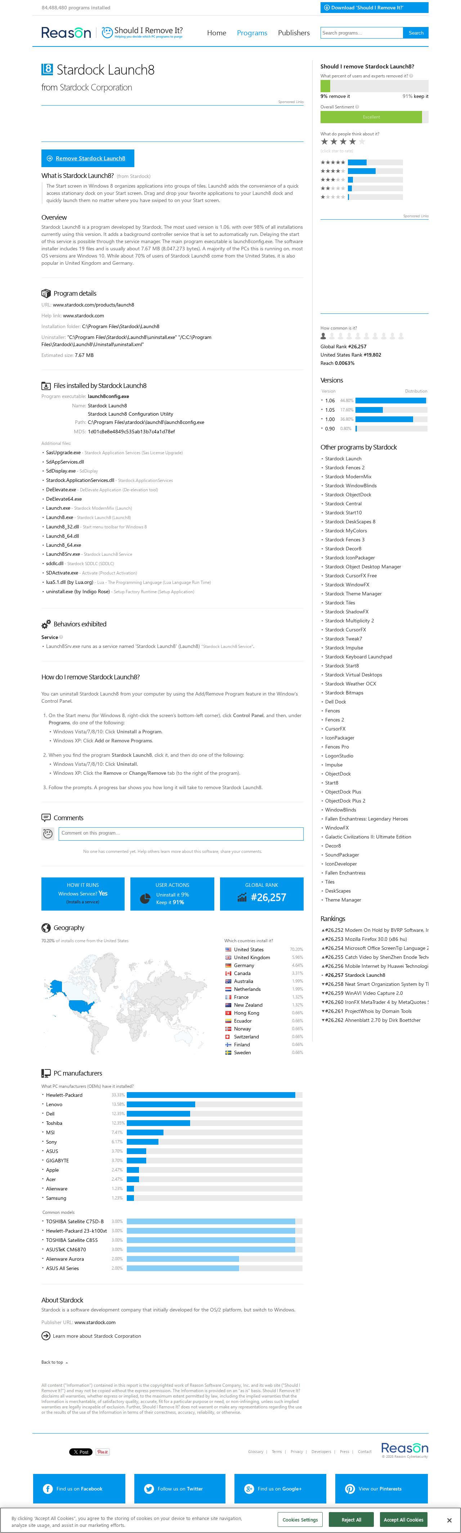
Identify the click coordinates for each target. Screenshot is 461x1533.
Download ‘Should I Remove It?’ (367, 7)
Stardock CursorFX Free (351, 575)
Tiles (330, 881)
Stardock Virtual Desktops (353, 674)
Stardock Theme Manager (353, 593)
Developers (321, 1451)
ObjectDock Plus (343, 791)
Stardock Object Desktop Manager (363, 566)
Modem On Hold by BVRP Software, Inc (388, 929)
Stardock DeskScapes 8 (350, 521)
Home (216, 32)
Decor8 (333, 845)
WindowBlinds (340, 809)
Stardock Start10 (343, 512)
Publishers (294, 32)
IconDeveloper (341, 863)
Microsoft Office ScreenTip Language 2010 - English (402, 947)
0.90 (330, 428)
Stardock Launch (343, 458)
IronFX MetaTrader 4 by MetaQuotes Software (396, 1001)
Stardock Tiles (340, 602)
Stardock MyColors (346, 530)
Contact (365, 1451)
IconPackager (339, 737)
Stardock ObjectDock (348, 494)
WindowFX (337, 827)
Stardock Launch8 (365, 974)
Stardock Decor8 (343, 548)
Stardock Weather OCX (350, 683)
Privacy (297, 1451)
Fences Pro (337, 746)
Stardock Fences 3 (345, 539)
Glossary (255, 1451)
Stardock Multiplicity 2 (349, 620)
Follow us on (180, 1488)
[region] (230, 1520)
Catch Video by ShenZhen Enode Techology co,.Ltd (400, 956)
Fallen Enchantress (345, 872)
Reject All (351, 1519)
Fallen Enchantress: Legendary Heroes (366, 818)
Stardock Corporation (96, 86)
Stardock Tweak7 (343, 638)
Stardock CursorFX (345, 629)
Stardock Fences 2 (345, 467)
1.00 (330, 419)
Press (344, 1451)
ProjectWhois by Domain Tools (378, 1010)
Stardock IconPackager (350, 557)
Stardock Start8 (342, 665)
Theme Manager (343, 899)
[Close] (449, 1520)
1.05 (330, 409)
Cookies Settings (300, 1519)
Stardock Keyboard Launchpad (358, 656)
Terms (277, 1451)
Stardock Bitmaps (344, 692)
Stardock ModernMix (348, 476)
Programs (252, 32)
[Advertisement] (375, 267)
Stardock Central (343, 503)
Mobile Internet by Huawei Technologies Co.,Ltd (397, 965)
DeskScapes (338, 890)
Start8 (332, 782)
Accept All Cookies (403, 1519)
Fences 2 (334, 719)
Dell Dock (335, 701)
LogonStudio (339, 755)
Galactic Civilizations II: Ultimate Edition (368, 836)
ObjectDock (338, 773)
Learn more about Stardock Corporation (97, 1335)
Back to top (52, 1362)
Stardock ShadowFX (346, 611)
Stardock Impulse (344, 647)
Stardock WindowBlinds (351, 485)
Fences (332, 710)
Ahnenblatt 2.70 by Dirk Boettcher (383, 1019)
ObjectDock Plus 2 (345, 800)
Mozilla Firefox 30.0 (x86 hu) (376, 938)
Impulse (334, 764)
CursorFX (335, 728)
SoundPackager (342, 854)
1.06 (330, 400)
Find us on (79, 1488)
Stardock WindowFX (347, 584)
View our (380, 1488)
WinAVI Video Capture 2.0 (374, 992)
